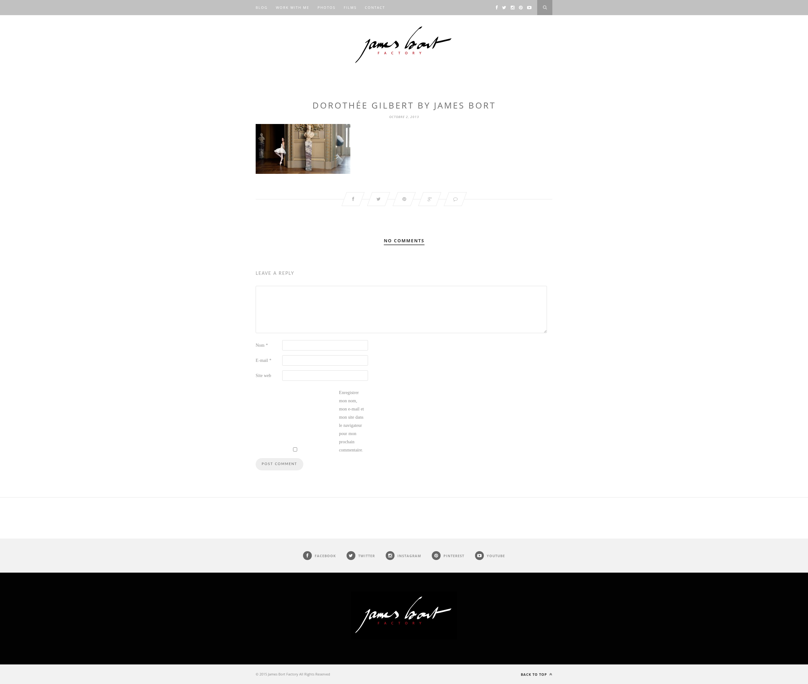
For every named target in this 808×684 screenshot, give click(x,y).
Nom (262, 345)
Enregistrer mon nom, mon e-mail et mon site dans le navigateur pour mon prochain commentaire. (351, 421)
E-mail (263, 360)
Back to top (534, 674)
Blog (262, 7)
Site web (263, 375)
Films (350, 7)
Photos (327, 7)
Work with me (292, 7)
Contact (375, 7)
